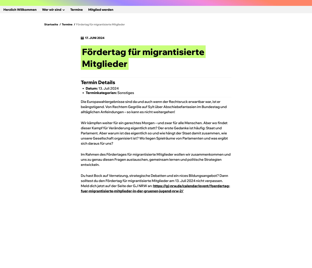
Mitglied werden (100, 10)
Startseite (51, 24)
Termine (76, 10)
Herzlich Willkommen (20, 10)
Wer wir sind (51, 10)
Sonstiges (125, 93)
